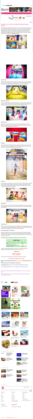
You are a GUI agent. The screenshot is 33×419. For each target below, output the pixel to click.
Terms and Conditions (15, 401)
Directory (2, 397)
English (31, 22)
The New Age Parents (9, 417)
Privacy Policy (13, 397)
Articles (2, 395)
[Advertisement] (16, 2)
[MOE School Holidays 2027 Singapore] (19, 375)
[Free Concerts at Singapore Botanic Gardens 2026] (19, 371)
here (1, 271)
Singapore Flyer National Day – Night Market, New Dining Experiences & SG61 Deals (25, 380)
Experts (23, 395)
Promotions (2, 400)
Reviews (2, 401)
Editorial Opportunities (15, 400)
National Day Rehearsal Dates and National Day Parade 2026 (9, 370)
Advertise (13, 396)
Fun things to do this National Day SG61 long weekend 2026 (9, 375)
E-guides (23, 397)
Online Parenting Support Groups (26, 400)
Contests (2, 396)
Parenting (13, 395)
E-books (23, 396)
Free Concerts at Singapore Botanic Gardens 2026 (24, 371)
